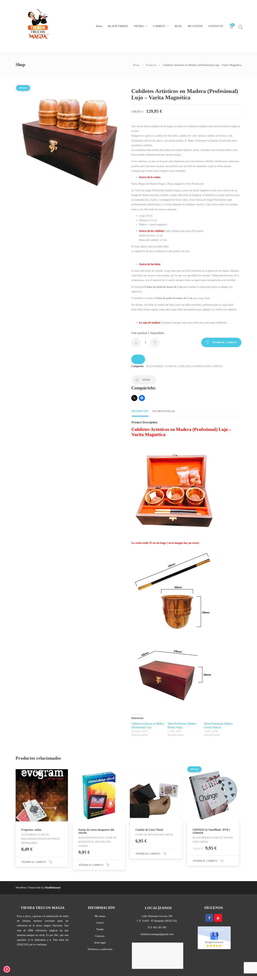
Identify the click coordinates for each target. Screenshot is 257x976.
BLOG (178, 26)
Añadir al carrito (224, 342)
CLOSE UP (170, 366)
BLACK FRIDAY (118, 26)
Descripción (140, 411)
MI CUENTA (195, 26)
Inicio (99, 26)
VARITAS (217, 366)
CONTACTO (215, 26)
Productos (151, 65)
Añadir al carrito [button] (33, 861)
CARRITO (159, 26)
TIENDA (139, 26)
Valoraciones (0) (163, 411)
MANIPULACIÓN (201, 366)
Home (136, 65)
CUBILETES (184, 366)
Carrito (100, 922)
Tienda (99, 929)
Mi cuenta (100, 916)
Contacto (100, 936)
